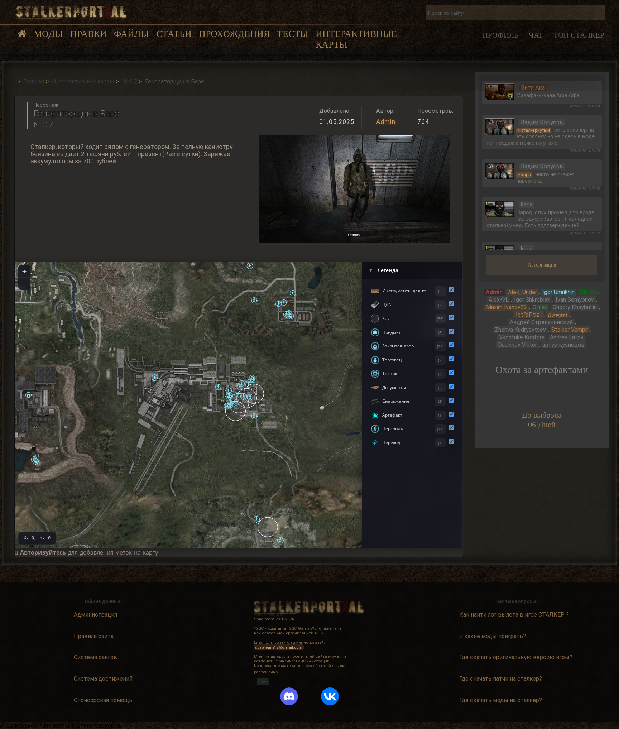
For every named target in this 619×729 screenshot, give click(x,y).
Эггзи (539, 307)
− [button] (24, 283)
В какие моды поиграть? (492, 636)
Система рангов (95, 657)
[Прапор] (256, 519)
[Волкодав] (154, 377)
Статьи (174, 34)
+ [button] (24, 271)
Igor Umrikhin (558, 292)
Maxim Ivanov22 (506, 307)
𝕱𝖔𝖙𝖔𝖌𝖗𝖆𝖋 (558, 314)
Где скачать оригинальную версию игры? (515, 657)
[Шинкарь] (290, 316)
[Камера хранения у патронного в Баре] (228, 396)
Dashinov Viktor (517, 344)
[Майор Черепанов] (254, 300)
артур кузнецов (563, 344)
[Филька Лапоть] (280, 540)
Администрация (95, 614)
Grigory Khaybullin (575, 307)
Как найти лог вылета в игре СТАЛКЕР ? (514, 614)
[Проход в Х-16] (28, 395)
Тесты (292, 34)
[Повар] (278, 304)
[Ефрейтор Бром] (228, 390)
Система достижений (103, 678)
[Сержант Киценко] (254, 416)
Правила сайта (94, 636)
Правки (88, 34)
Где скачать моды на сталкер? (500, 700)
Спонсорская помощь (103, 700)
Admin (385, 121)
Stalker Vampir (569, 329)
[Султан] (218, 387)
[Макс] (283, 302)
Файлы (131, 34)
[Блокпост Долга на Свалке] (268, 527)
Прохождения (234, 34)
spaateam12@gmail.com (278, 647)
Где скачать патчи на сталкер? (500, 678)
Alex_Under (522, 292)
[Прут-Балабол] (243, 396)
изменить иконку (499, 91)
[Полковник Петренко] (250, 397)
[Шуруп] (286, 314)
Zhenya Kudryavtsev (520, 329)
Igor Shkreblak (532, 299)
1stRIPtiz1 (528, 314)
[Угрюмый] (249, 266)
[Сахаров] (35, 461)
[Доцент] (228, 406)
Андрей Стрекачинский (541, 322)
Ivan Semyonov (575, 299)
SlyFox (588, 292)
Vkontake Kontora (521, 337)
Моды (48, 34)
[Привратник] (292, 293)
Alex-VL (499, 299)
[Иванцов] (253, 380)
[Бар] (235, 411)
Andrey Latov (567, 337)
